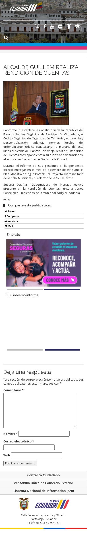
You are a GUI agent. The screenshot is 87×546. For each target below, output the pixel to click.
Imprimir (12, 221)
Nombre (10, 434)
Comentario (13, 390)
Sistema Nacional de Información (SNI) (43, 491)
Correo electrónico (18, 441)
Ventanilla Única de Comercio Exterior (43, 483)
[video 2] (62, 350)
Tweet (11, 211)
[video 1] (25, 350)
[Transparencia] (78, 27)
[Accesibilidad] (69, 27)
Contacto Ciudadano (43, 475)
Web (6, 455)
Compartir (12, 216)
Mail (10, 226)
